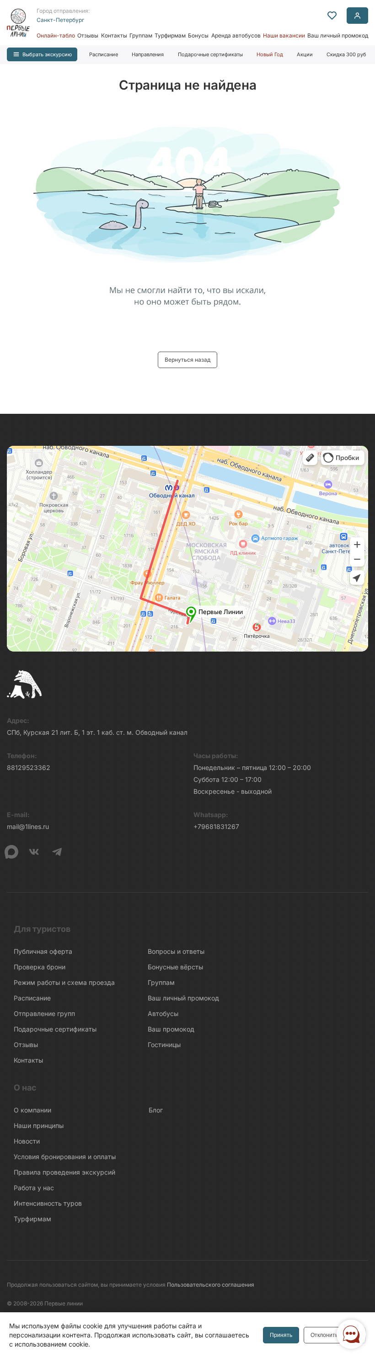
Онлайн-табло (56, 35)
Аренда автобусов (236, 35)
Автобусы (163, 1013)
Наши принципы (39, 1125)
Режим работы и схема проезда (64, 982)
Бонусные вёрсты (175, 967)
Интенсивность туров (48, 1203)
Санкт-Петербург (60, 19)
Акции (305, 54)
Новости (27, 1141)
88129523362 (28, 767)
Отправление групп (44, 1013)
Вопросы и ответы (176, 951)
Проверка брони (39, 967)
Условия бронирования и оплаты (65, 1156)
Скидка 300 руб (346, 54)
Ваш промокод (171, 1029)
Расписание (103, 54)
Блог (156, 1110)
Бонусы (198, 35)
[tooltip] (332, 15)
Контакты (114, 35)
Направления (148, 54)
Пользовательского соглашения (210, 1284)
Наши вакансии (284, 35)
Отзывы (87, 35)
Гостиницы (164, 1044)
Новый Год (270, 54)
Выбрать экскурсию (47, 54)
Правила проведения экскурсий (64, 1172)
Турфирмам (170, 35)
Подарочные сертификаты (210, 54)
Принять (281, 1335)
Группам (140, 35)
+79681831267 (216, 826)
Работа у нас (34, 1188)
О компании (32, 1110)
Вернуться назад (187, 359)
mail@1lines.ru (28, 826)
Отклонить (324, 1335)
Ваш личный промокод (337, 35)
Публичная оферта (43, 951)
